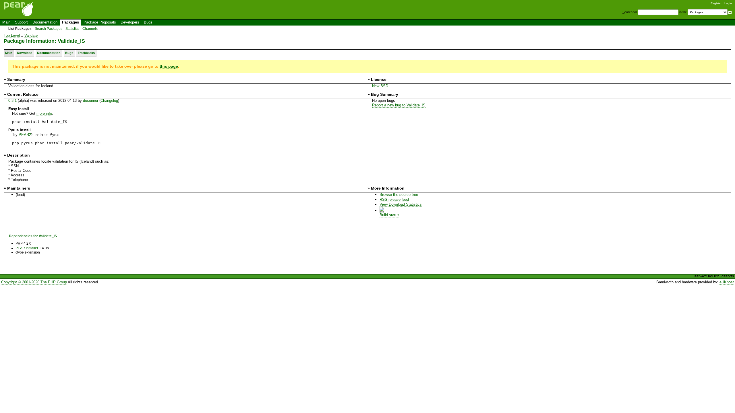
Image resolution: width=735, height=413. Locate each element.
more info (44, 113)
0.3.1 (12, 100)
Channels (90, 29)
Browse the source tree (399, 194)
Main (6, 22)
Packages (70, 22)
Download (24, 52)
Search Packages (48, 29)
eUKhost (726, 282)
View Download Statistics (401, 204)
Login (728, 3)
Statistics (72, 29)
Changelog (109, 100)
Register (716, 3)
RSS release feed (394, 199)
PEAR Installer (27, 248)
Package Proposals (100, 22)
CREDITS (728, 276)
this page (169, 66)
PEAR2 (25, 135)
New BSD (380, 86)
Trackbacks (86, 52)
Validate (31, 35)
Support (21, 22)
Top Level (12, 35)
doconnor (90, 100)
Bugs (148, 22)
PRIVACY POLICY (707, 276)
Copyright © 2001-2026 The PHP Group (34, 282)
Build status (389, 215)
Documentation (44, 22)
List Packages (20, 29)
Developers (130, 22)
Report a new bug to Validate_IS (398, 105)
